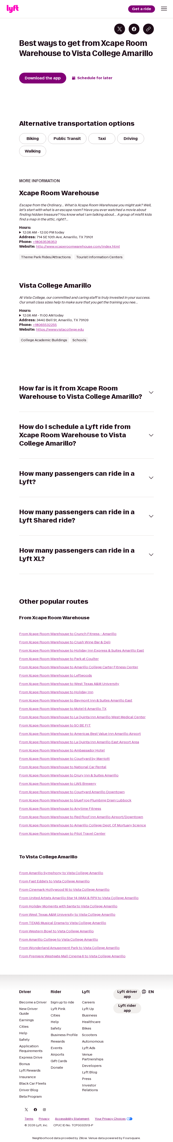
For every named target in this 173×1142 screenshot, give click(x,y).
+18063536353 (45, 241)
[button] (164, 8)
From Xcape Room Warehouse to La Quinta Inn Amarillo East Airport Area (79, 742)
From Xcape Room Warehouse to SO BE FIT (55, 725)
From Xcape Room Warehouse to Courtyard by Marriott (64, 758)
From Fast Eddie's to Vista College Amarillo (54, 881)
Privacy (44, 1119)
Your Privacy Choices (110, 1119)
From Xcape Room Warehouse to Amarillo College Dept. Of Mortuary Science (82, 825)
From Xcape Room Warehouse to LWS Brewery (57, 783)
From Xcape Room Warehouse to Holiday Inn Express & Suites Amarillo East (81, 650)
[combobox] (147, 991)
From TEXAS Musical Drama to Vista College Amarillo (62, 922)
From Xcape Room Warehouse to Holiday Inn (56, 692)
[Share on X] (119, 29)
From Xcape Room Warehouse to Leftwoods (55, 675)
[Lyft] (12, 9)
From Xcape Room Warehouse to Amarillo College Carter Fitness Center (78, 667)
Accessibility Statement (72, 1119)
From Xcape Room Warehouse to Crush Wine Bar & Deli (64, 642)
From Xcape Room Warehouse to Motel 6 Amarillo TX (62, 708)
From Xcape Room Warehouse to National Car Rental (62, 767)
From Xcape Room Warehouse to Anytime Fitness (60, 808)
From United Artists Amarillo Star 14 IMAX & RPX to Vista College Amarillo (79, 897)
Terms (29, 1119)
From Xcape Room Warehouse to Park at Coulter (59, 658)
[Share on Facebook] (134, 29)
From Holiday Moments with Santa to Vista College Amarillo (68, 906)
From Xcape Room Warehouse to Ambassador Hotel (62, 750)
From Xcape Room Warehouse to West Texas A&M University (69, 683)
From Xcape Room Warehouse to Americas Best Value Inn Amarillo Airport (80, 733)
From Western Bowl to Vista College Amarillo (56, 931)
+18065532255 (45, 324)
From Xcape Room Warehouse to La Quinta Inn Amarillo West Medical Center (82, 717)
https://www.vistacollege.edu (60, 329)
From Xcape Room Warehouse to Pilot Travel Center (62, 833)
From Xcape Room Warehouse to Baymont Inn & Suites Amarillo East (75, 700)
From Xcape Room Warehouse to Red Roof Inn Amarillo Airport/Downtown (81, 816)
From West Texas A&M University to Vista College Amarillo (67, 914)
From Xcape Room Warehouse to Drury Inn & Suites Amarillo (68, 775)
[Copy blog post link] (148, 29)
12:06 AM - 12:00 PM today (43, 232)
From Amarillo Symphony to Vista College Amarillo (61, 873)
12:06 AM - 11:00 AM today (43, 315)
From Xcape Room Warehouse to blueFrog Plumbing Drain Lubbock (75, 800)
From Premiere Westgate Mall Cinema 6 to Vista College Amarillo (72, 956)
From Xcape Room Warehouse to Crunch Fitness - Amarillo (67, 633)
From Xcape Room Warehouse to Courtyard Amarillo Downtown (72, 792)
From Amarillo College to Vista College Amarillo (58, 939)
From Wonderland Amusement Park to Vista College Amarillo (69, 947)
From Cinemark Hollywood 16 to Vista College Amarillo (64, 889)
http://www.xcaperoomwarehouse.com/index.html (78, 246)
